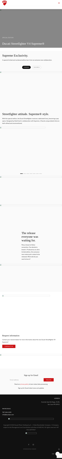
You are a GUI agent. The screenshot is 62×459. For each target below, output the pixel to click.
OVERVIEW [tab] (26, 67)
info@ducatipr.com (8, 414)
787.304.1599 (6, 412)
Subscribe (48, 380)
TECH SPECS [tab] (37, 67)
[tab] (21, 173)
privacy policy (24, 384)
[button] (59, 3)
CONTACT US (9, 346)
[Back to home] (4, 3)
